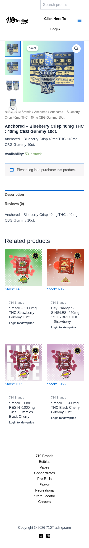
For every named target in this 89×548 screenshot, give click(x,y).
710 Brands (23, 112)
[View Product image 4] (13, 103)
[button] (76, 48)
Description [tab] (14, 194)
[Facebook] (41, 536)
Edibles (44, 462)
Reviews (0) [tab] (14, 204)
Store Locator (44, 496)
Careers (44, 502)
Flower (44, 485)
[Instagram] (48, 536)
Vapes (44, 467)
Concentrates (44, 473)
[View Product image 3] (13, 85)
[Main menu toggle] (79, 20)
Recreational (44, 490)
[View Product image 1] (13, 49)
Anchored (40, 112)
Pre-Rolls (44, 479)
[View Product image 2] (13, 67)
